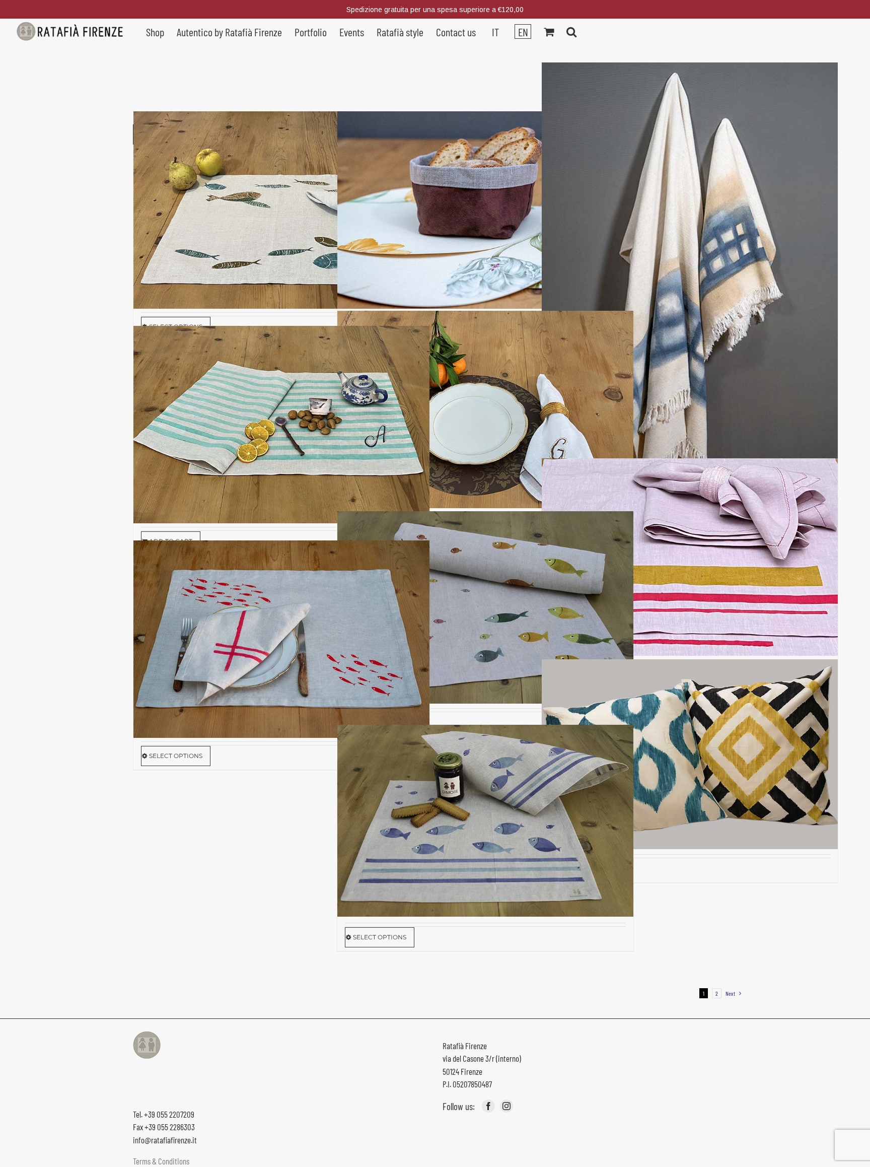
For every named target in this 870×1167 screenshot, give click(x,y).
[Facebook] (488, 1106)
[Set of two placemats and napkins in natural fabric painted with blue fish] (485, 821)
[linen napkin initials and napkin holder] (485, 410)
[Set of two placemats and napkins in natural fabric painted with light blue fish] (281, 210)
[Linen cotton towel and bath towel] (690, 284)
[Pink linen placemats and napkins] (690, 557)
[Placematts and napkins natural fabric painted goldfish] (281, 639)
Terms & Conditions (161, 1161)
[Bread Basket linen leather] (485, 210)
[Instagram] (506, 1106)
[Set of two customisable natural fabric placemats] (281, 425)
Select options (175, 756)
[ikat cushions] (690, 754)
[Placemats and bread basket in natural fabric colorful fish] (485, 607)
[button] (571, 30)
